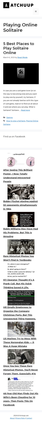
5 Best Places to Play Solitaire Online (18, 48)
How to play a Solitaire (15, 121)
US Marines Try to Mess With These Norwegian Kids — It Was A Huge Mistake (19, 342)
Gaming (9, 117)
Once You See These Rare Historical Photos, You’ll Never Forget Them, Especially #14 (20, 370)
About (12, 418)
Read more (25, 110)
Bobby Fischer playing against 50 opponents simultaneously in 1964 (20, 205)
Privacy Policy (20, 418)
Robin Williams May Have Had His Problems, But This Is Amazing (20, 233)
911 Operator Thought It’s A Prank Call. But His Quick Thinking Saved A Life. (18, 284)
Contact (29, 418)
